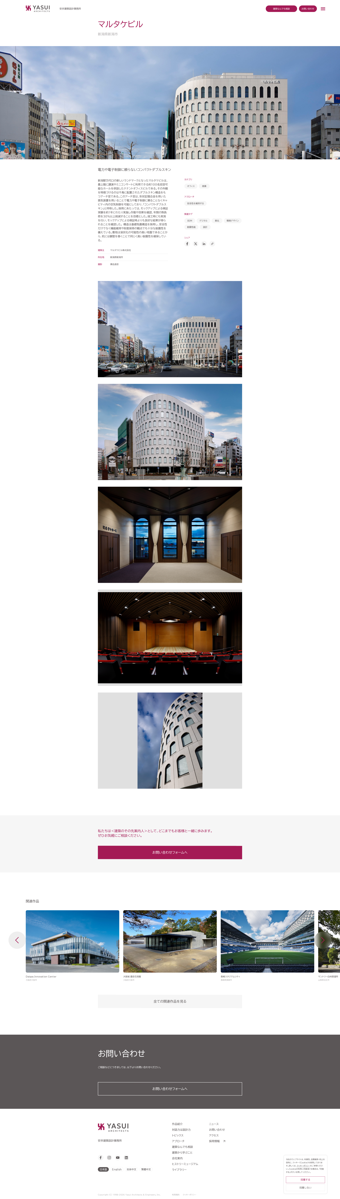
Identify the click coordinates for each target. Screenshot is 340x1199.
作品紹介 (177, 1124)
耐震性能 (191, 227)
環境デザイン (233, 221)
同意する (305, 1179)
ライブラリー (179, 1169)
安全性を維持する (195, 203)
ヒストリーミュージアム (185, 1164)
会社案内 (177, 1158)
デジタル (203, 221)
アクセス (214, 1135)
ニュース (214, 1124)
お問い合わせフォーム (170, 1088)
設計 (205, 227)
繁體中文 (146, 1169)
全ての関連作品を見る (170, 1001)
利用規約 (175, 1195)
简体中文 (131, 1169)
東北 (217, 221)
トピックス (178, 1135)
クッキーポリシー (189, 1195)
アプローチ (178, 1141)
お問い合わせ (307, 9)
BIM (189, 221)
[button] (17, 940)
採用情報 (214, 1141)
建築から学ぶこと (182, 1152)
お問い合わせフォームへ (170, 852)
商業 (204, 186)
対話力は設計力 (181, 1129)
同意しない (305, 1187)
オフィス (191, 186)
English (117, 1169)
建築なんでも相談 (182, 1146)
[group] (72, 946)
